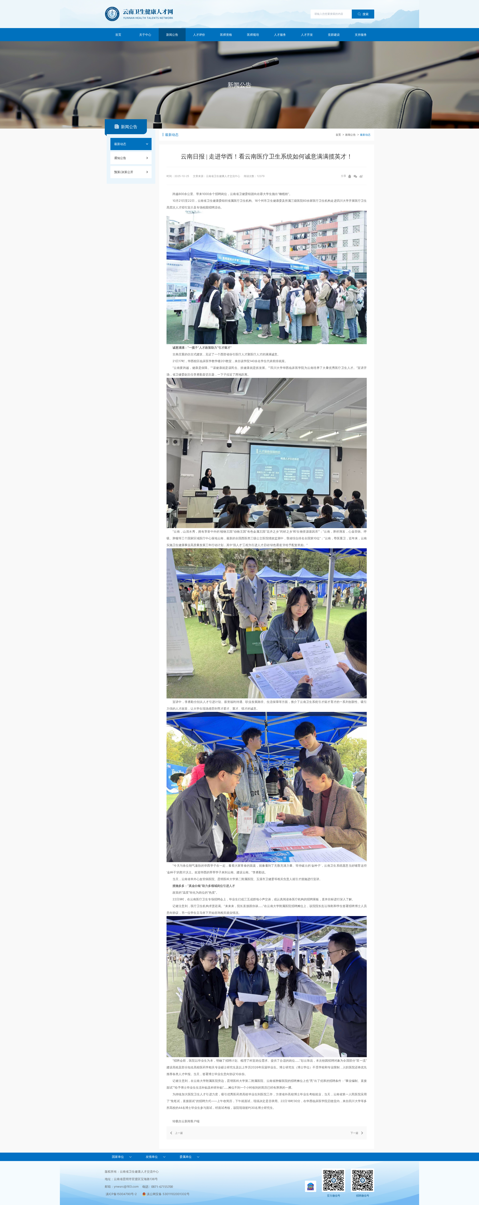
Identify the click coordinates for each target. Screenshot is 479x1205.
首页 (118, 34)
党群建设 (334, 34)
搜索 (366, 14)
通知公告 (120, 158)
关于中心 (145, 34)
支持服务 (361, 34)
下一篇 (354, 1132)
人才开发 (307, 34)
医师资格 (226, 34)
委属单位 (186, 1157)
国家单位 (118, 1157)
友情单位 (152, 1157)
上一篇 (179, 1132)
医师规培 (253, 34)
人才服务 (280, 34)
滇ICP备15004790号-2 (121, 1194)
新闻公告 (172, 34)
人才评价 (199, 34)
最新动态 (120, 144)
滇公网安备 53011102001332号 (168, 1194)
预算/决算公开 (123, 172)
